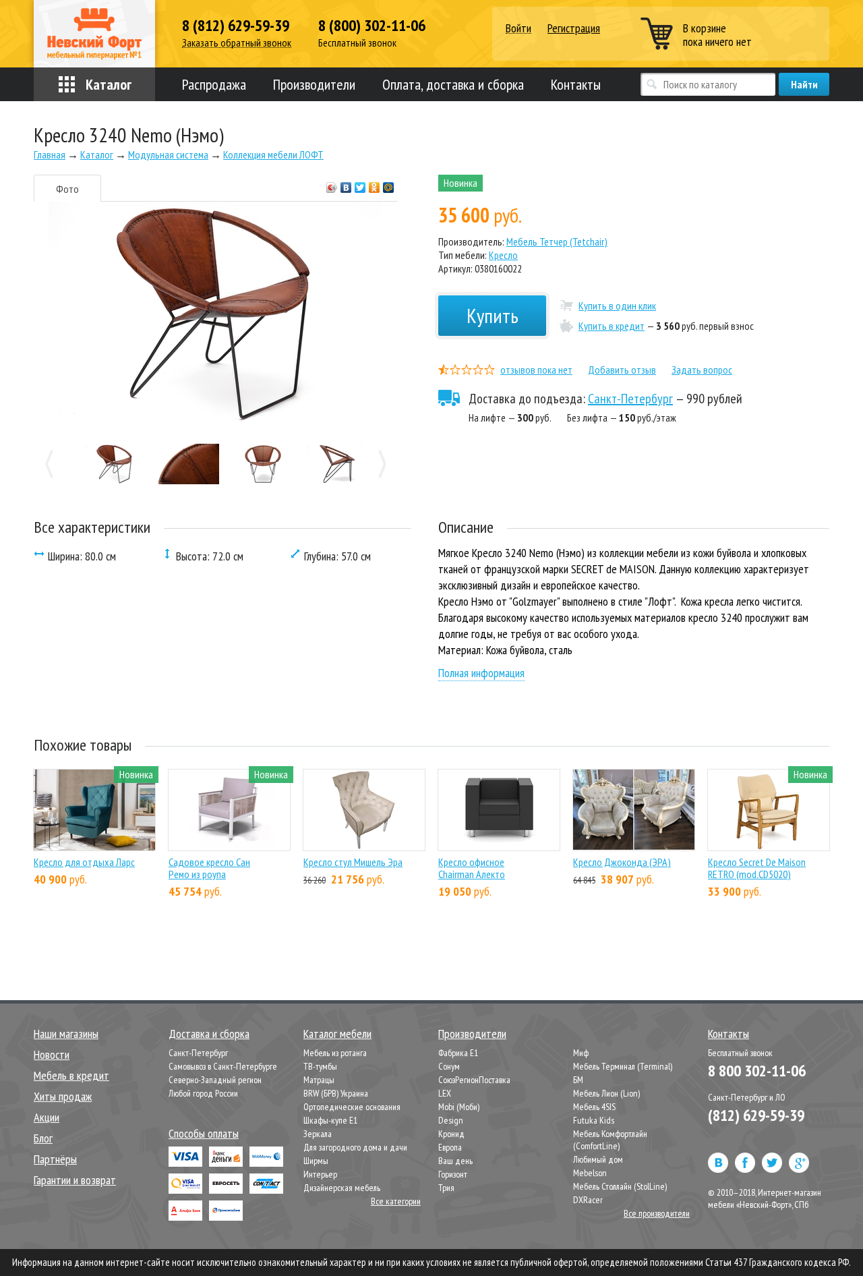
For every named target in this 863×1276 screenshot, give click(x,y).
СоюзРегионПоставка (474, 1080)
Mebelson (590, 1173)
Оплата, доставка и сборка (453, 84)
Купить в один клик (617, 305)
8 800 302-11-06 (757, 1070)
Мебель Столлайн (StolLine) (620, 1186)
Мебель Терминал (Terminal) (622, 1066)
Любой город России (203, 1093)
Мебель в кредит (71, 1075)
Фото (67, 189)
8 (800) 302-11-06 (371, 25)
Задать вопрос (702, 369)
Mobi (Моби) (458, 1107)
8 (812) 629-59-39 (235, 25)
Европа (450, 1147)
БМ (578, 1080)
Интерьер (320, 1174)
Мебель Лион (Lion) (606, 1093)
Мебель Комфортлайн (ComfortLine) (610, 1140)
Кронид (451, 1134)
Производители (314, 84)
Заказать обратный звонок (236, 43)
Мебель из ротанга (335, 1053)
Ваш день (455, 1161)
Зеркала (317, 1134)
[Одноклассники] (374, 184)
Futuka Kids (593, 1120)
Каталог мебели (337, 1033)
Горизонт (452, 1174)
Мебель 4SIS (594, 1107)
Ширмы (315, 1161)
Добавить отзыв (622, 369)
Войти (518, 29)
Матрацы (318, 1080)
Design (450, 1120)
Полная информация (481, 672)
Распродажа (214, 84)
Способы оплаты (204, 1133)
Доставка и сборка (209, 1033)
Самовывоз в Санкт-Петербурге (223, 1066)
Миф (581, 1053)
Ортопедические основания (351, 1107)
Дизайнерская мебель (341, 1188)
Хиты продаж (63, 1096)
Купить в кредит (611, 325)
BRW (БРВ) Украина (335, 1093)
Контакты (576, 84)
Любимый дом (598, 1159)
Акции (46, 1117)
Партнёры (55, 1159)
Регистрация (573, 28)
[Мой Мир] (389, 184)
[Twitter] (360, 184)
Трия (446, 1188)
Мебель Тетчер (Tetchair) (556, 241)
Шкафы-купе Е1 (330, 1120)
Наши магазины (66, 1033)
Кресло (503, 255)
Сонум (449, 1066)
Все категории (396, 1201)
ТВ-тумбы (320, 1066)
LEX (444, 1093)
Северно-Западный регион (215, 1080)
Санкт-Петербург (630, 398)
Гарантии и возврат (75, 1180)
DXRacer (588, 1200)
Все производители (657, 1213)
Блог (43, 1138)
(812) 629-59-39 (756, 1115)
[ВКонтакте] (346, 184)
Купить (492, 315)
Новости (51, 1054)
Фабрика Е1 (458, 1053)
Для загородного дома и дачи (355, 1147)
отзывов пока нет (536, 369)
